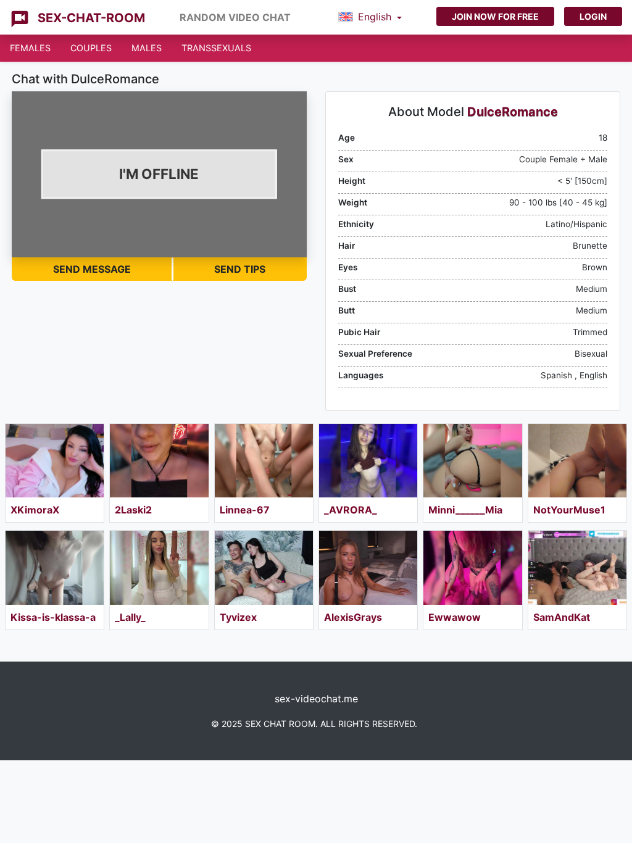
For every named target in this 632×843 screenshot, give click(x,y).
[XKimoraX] (55, 460)
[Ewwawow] (472, 567)
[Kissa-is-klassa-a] (55, 567)
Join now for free (495, 16)
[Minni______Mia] (472, 460)
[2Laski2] (159, 460)
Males (146, 48)
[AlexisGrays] (368, 567)
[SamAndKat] (577, 567)
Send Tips (239, 269)
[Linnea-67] (264, 460)
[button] (370, 17)
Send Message (92, 269)
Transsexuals (216, 48)
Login (593, 16)
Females (30, 48)
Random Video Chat (235, 17)
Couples (91, 48)
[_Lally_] (159, 567)
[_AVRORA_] (368, 460)
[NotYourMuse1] (577, 460)
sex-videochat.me (316, 698)
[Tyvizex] (264, 567)
